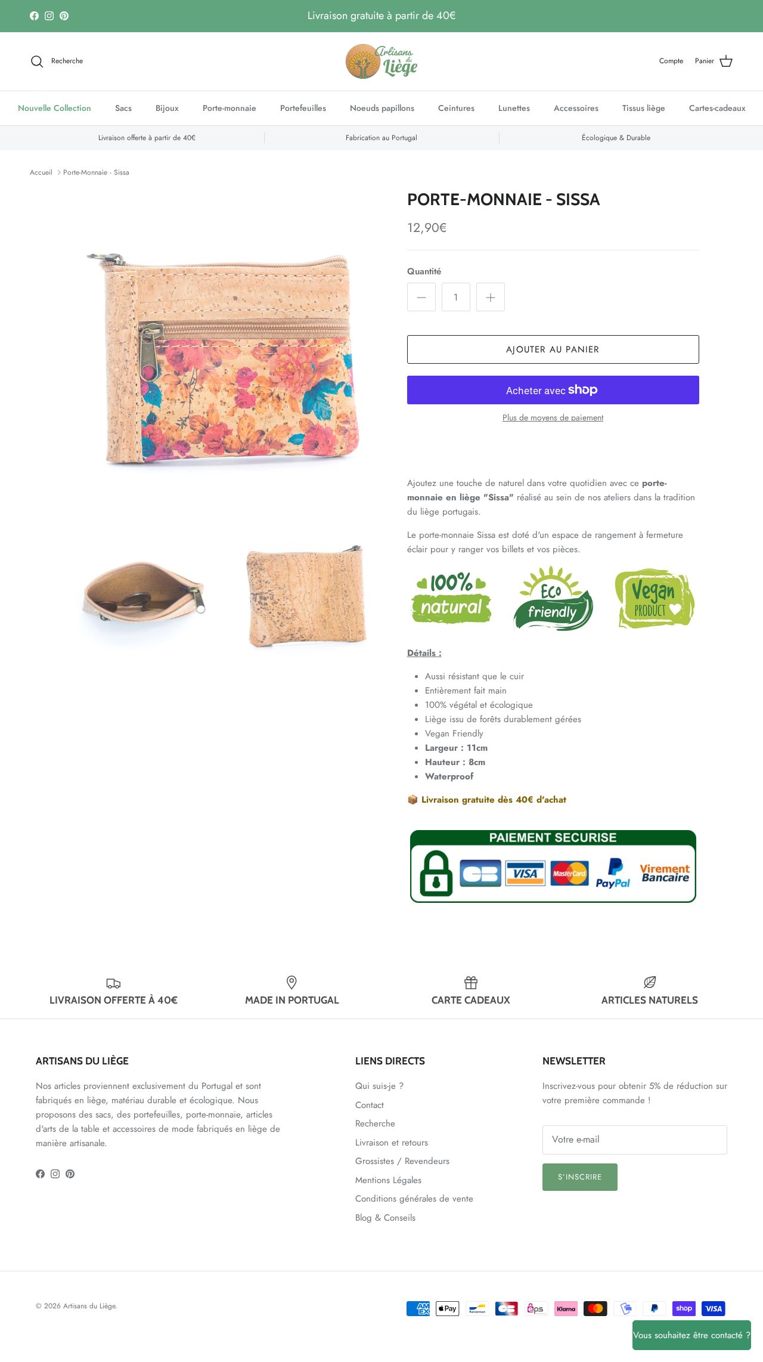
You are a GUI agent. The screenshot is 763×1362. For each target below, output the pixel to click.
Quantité (424, 271)
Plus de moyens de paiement (553, 418)
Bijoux (167, 108)
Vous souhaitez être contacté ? (691, 1335)
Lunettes (514, 108)
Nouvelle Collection (54, 108)
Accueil (41, 172)
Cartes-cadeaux (717, 108)
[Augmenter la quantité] (490, 297)
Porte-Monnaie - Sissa (96, 172)
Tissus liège (643, 108)
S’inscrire (580, 1177)
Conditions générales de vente (414, 1198)
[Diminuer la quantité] (421, 297)
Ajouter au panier (552, 349)
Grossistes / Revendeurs (402, 1161)
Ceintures (456, 108)
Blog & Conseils (385, 1217)
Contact (369, 1105)
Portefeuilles (303, 108)
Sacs (123, 108)
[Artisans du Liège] (381, 61)
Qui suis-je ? (379, 1085)
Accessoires (576, 108)
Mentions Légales (388, 1180)
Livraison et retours (391, 1142)
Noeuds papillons (382, 108)
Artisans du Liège (89, 1306)
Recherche (375, 1123)
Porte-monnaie (229, 108)
